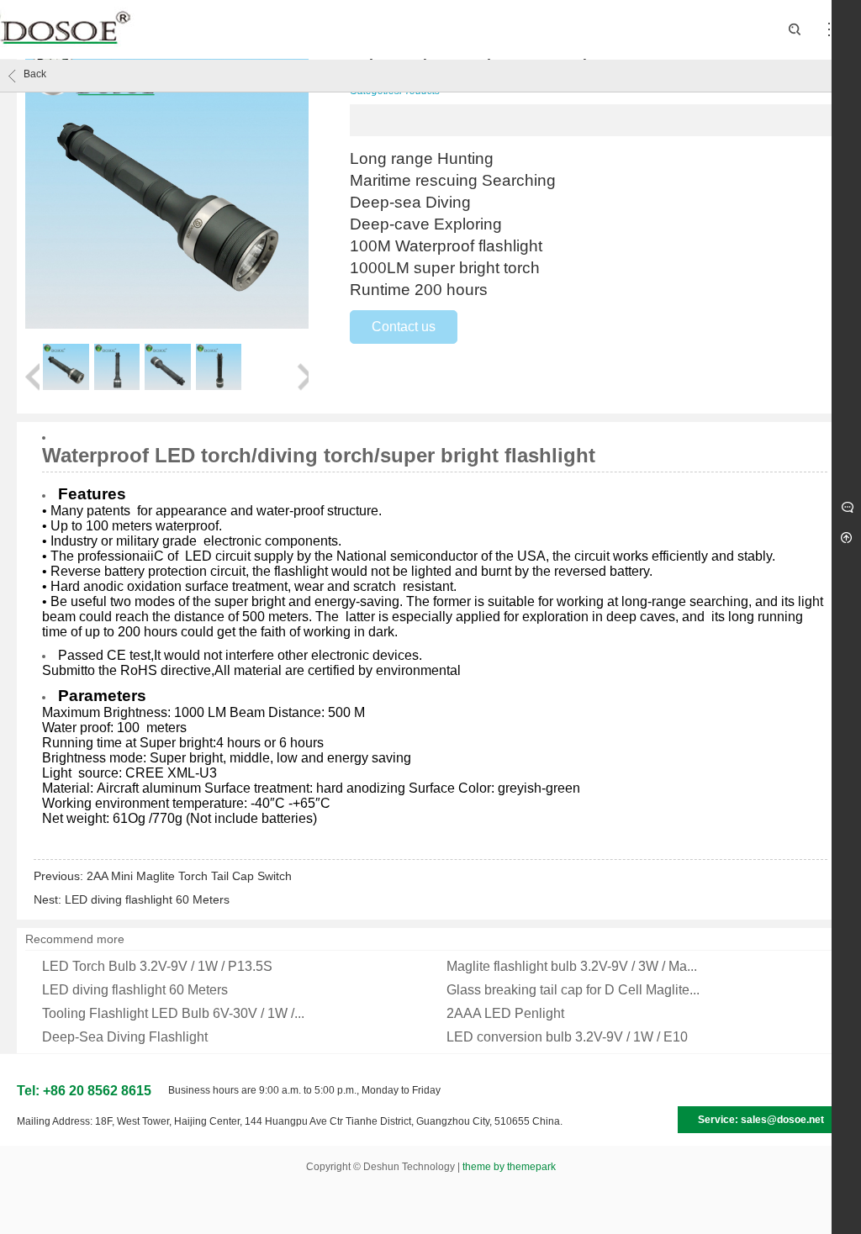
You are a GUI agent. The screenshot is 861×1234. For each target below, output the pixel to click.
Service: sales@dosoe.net (761, 1120)
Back (35, 74)
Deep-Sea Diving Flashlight (125, 1037)
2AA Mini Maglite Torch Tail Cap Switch (189, 876)
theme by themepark (509, 1167)
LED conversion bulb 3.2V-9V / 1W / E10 (567, 1037)
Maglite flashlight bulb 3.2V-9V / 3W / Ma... (571, 966)
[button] (32, 368)
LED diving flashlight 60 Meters (147, 899)
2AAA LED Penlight (505, 1013)
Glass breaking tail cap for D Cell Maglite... (573, 990)
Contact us (404, 326)
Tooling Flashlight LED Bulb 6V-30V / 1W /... (173, 1013)
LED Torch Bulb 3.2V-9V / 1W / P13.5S (157, 966)
